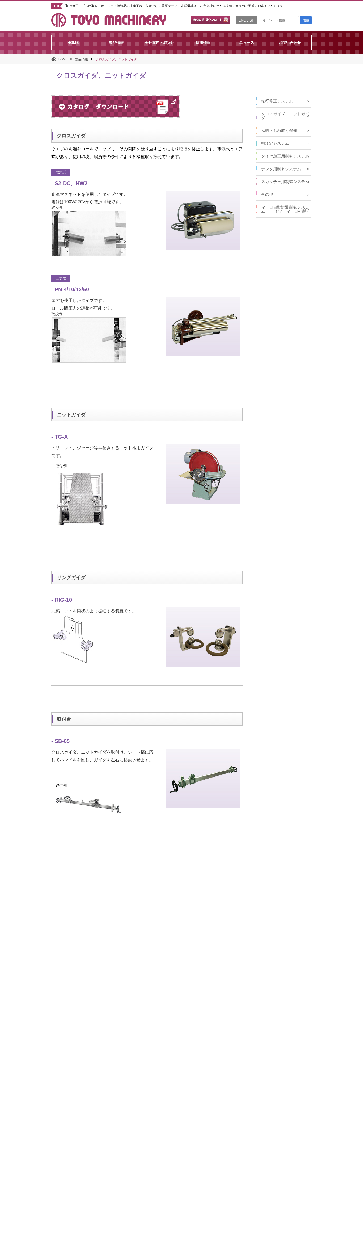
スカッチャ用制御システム (285, 181)
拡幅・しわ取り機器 (279, 130)
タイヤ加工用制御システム (285, 156)
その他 (267, 194)
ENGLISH (246, 20)
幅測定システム (275, 143)
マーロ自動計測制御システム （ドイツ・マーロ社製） (285, 209)
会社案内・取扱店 (160, 42)
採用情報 (203, 42)
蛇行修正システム (277, 101)
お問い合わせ (290, 42)
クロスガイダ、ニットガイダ (285, 115)
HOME (73, 42)
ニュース (246, 42)
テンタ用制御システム (281, 169)
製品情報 (116, 42)
